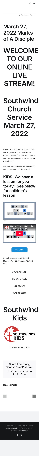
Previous (24, 15)
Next (32, 15)
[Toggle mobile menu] (34, 3)
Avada (15, 428)
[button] (4, 396)
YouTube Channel (14, 158)
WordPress (24, 430)
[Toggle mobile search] (30, 3)
